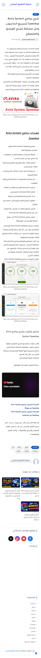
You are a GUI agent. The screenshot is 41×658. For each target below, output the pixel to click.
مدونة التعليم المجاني (20, 4)
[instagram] (17, 538)
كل (13, 447)
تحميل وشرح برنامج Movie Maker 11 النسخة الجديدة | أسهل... (30, 493)
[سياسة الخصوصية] (26, 654)
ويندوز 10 (32, 628)
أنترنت (33, 638)
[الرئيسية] (30, 654)
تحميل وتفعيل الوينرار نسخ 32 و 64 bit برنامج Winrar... (31, 517)
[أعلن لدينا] (14, 654)
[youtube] (23, 538)
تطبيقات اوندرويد (29, 642)
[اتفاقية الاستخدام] (22, 654)
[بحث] (3, 4)
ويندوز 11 (32, 624)
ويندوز (18, 451)
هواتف (33, 621)
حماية (19, 447)
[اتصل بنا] (10, 654)
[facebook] (30, 538)
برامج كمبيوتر (31, 635)
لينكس (33, 631)
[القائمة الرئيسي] (37, 4)
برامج (36, 14)
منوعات (26, 451)
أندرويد (33, 614)
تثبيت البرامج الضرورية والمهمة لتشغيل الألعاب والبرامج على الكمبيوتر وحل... (11, 494)
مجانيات (35, 451)
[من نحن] (18, 654)
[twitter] (10, 538)
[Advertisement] (20, 572)
